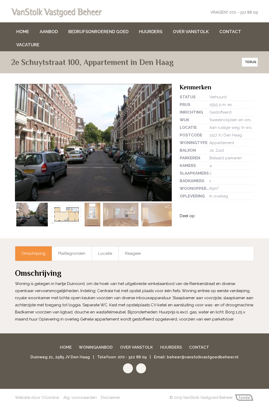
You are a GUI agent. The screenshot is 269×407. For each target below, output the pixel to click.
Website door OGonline (37, 397)
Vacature (27, 44)
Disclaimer (110, 397)
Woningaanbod (96, 347)
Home (22, 31)
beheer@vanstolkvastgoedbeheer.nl (203, 357)
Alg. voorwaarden (80, 397)
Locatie (105, 253)
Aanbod (49, 31)
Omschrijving (33, 253)
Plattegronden (71, 253)
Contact (230, 31)
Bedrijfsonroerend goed (98, 31)
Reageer (133, 253)
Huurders (150, 31)
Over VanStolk (191, 31)
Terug (249, 62)
